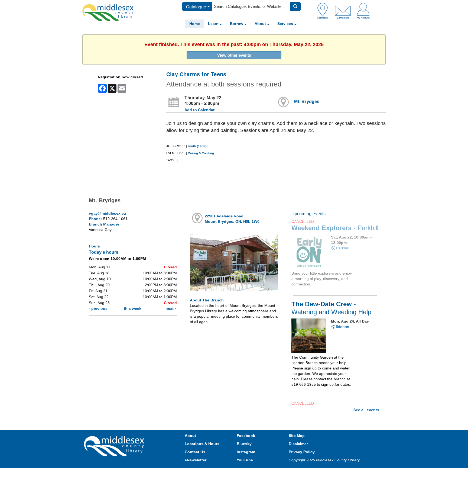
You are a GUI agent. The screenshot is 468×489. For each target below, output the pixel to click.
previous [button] (99, 308)
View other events (234, 55)
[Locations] (324, 10)
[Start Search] (295, 6)
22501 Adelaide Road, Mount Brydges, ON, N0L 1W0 (232, 219)
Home (194, 23)
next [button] (170, 308)
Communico (269, 473)
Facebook (246, 435)
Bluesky (244, 444)
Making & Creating (201, 153)
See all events (366, 410)
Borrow (237, 23)
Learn (214, 23)
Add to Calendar (199, 110)
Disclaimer (298, 444)
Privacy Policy (302, 452)
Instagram (246, 452)
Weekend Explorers (334, 227)
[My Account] (363, 10)
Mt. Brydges (306, 101)
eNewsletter (195, 460)
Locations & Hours (202, 444)
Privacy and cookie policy (210, 473)
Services (285, 23)
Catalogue (196, 7)
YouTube (245, 460)
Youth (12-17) (197, 146)
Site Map (297, 435)
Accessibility (245, 473)
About (261, 23)
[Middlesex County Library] (115, 445)
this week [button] (132, 308)
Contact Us (195, 452)
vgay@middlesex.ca (107, 213)
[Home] (108, 12)
